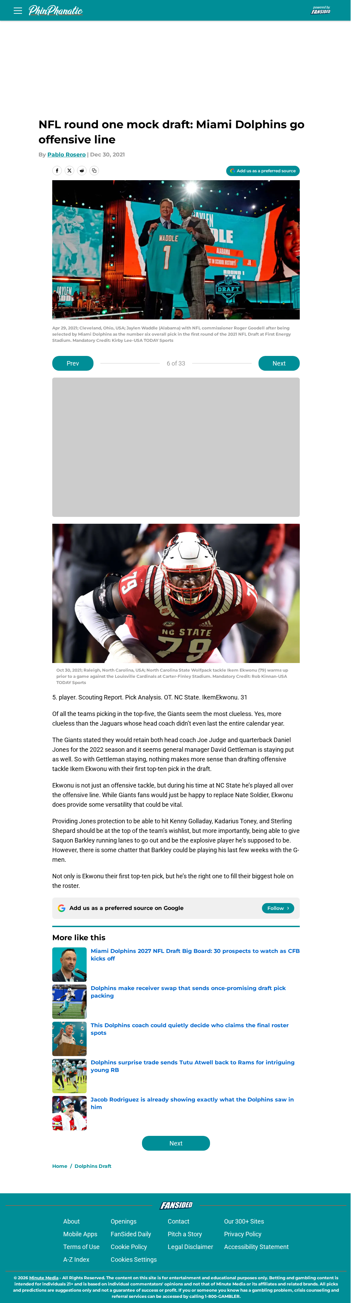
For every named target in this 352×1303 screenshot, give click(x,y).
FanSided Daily (131, 1234)
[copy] (94, 170)
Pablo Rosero (66, 154)
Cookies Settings (134, 1259)
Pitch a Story (185, 1234)
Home (59, 1166)
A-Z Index (76, 1259)
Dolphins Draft (93, 1166)
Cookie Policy (129, 1246)
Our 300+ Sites (244, 1221)
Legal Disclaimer (190, 1246)
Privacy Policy (243, 1234)
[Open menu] (18, 10)
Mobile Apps (80, 1234)
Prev (73, 363)
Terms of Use (81, 1246)
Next (279, 363)
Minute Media (43, 1277)
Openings (123, 1221)
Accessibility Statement (256, 1246)
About (71, 1221)
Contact (178, 1221)
